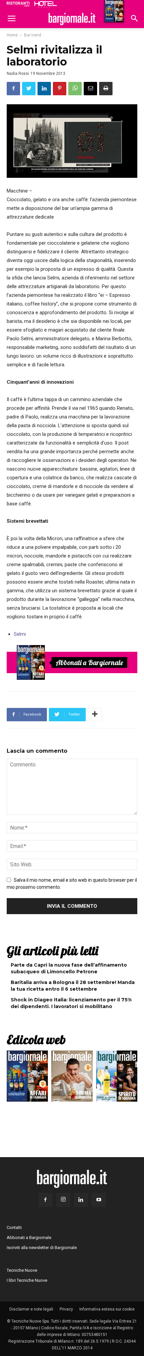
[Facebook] (45, 1200)
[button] (134, 19)
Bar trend (32, 35)
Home (12, 35)
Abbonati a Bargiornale (89, 662)
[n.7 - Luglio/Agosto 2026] (31, 662)
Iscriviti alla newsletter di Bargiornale (42, 1247)
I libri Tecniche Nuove (27, 1280)
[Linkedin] (81, 1200)
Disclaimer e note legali (31, 1309)
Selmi (20, 634)
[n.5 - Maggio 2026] (116, 1078)
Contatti (14, 1227)
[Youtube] (98, 1200)
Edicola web (36, 1039)
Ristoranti (18, 4)
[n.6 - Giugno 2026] (71, 1078)
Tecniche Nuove (22, 1270)
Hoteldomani (45, 4)
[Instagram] (63, 1200)
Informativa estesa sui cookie (107, 1309)
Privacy (66, 1309)
